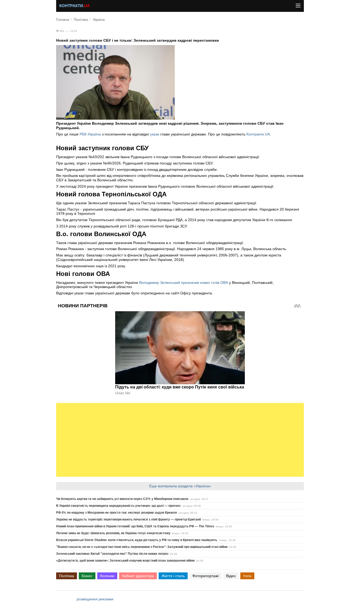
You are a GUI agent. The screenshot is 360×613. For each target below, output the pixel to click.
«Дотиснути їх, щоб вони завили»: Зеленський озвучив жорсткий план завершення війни (125, 560)
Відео (231, 576)
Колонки (107, 576)
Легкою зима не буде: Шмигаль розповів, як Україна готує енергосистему (113, 533)
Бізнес (87, 576)
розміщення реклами (95, 599)
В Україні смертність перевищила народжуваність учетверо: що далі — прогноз (118, 506)
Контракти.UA (258, 134)
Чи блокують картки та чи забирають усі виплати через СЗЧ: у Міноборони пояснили (122, 499)
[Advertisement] (180, 440)
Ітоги (247, 576)
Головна (62, 20)
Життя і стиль (173, 576)
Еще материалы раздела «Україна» (180, 486)
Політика (81, 20)
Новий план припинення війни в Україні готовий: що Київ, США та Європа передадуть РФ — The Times (135, 526)
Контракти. (74, 6)
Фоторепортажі (205, 576)
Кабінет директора (138, 576)
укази (155, 134)
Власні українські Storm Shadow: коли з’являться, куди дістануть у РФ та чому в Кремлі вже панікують (137, 540)
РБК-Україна (90, 134)
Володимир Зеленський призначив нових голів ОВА (183, 282)
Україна (99, 20)
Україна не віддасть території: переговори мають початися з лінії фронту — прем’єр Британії (128, 519)
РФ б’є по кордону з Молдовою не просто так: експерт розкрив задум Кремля (116, 512)
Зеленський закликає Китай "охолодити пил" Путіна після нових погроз (112, 554)
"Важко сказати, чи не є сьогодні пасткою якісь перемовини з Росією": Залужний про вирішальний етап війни (141, 547)
